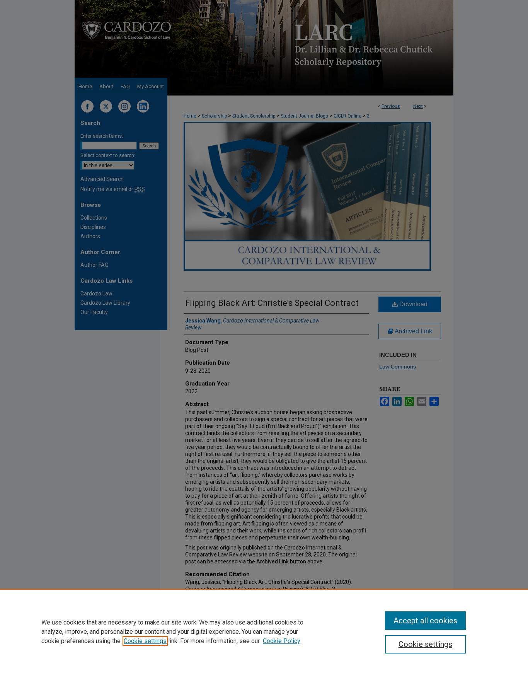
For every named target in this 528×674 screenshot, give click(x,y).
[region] (264, 631)
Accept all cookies (425, 620)
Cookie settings (145, 641)
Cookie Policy (281, 641)
